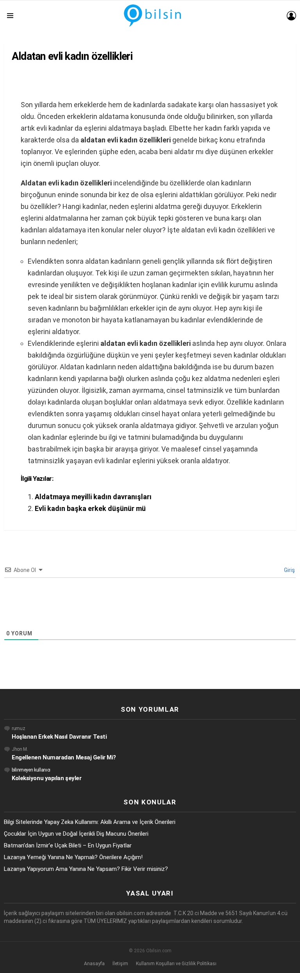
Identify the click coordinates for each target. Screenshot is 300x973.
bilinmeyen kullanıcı (31, 770)
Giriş (289, 570)
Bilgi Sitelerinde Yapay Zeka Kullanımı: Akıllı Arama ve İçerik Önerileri (89, 822)
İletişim (120, 963)
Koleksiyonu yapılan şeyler (46, 778)
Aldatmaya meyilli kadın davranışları (93, 497)
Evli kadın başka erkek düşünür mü (90, 508)
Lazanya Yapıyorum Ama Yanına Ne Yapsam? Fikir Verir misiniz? (86, 868)
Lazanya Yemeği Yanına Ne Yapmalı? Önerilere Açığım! (73, 857)
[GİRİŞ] (291, 15)
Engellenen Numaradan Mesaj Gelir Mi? (64, 757)
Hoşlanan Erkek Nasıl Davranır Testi (59, 736)
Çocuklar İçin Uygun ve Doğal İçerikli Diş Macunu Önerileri (76, 833)
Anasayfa (94, 963)
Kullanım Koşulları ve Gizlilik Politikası (176, 963)
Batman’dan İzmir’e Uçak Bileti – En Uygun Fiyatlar (68, 845)
